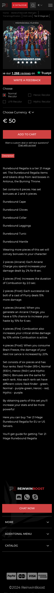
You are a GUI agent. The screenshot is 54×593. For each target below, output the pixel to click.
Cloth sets (27, 16)
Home (6, 13)
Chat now (27, 508)
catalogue (21, 5)
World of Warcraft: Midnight (23, 13)
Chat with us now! (27, 145)
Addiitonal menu (18, 534)
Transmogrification (12, 16)
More (9, 522)
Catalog (11, 545)
